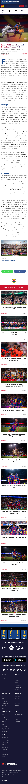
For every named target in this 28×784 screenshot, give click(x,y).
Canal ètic (17, 716)
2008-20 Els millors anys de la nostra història (5, 740)
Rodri (3, 708)
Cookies (19, 770)
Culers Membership (4, 715)
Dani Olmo (4, 705)
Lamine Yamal (18, 696)
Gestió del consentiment (15, 774)
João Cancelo (18, 690)
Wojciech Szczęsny (6, 677)
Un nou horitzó (5, 737)
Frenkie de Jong (5, 703)
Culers (21, 6)
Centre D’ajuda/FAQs (6, 774)
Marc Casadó (4, 701)
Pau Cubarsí (17, 678)
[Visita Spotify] (11, 647)
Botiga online (4, 723)
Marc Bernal (4, 706)
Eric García (17, 689)
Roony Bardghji (18, 700)
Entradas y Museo (5, 719)
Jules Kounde (18, 687)
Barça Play (4, 717)
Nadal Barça (4, 731)
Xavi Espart (17, 680)
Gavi (3, 696)
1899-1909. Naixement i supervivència (5, 753)
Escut (16, 717)
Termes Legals (4, 770)
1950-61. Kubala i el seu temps (5, 748)
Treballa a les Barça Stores (17, 722)
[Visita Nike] (4, 647)
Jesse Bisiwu (17, 705)
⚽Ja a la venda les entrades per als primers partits (10, 2)
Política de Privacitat (13, 770)
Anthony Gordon (18, 701)
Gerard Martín (18, 685)
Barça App (4, 721)
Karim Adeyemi (18, 703)
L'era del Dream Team (5, 745)
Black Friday (4, 729)
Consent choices (5, 776)
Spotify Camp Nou (19, 714)
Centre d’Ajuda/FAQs (4, 725)
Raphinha (17, 698)
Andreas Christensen (17, 683)
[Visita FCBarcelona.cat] (2, 6)
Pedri (3, 698)
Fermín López (5, 700)
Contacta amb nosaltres (13, 772)
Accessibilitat (4, 772)
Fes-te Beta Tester (5, 728)
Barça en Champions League (4, 758)
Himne (16, 719)
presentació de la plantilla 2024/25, (11, 109)
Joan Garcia (4, 678)
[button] (3, 248)
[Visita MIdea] (21, 647)
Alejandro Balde (18, 677)
